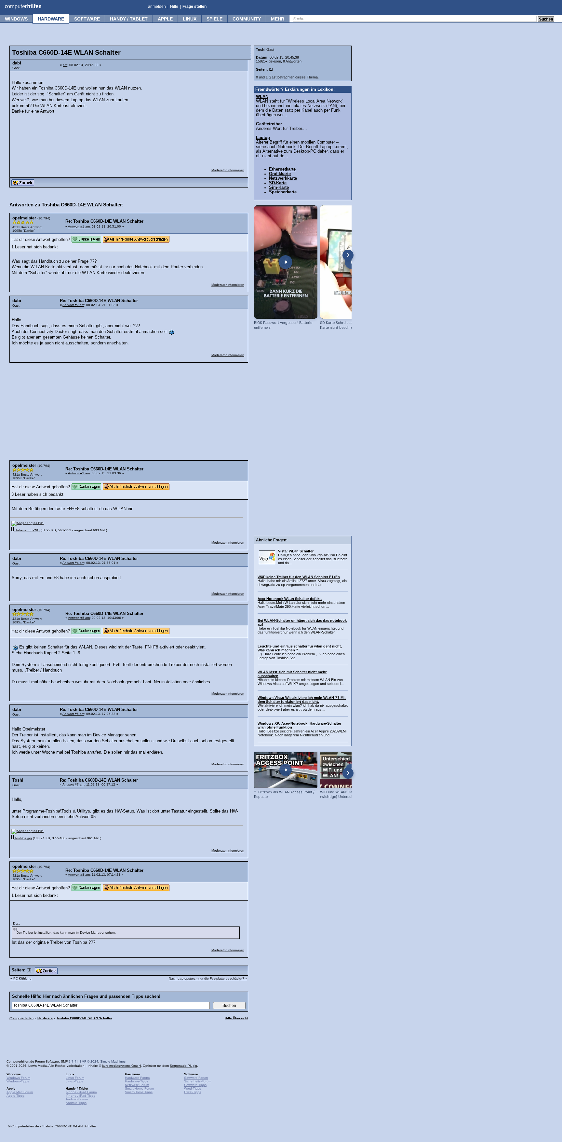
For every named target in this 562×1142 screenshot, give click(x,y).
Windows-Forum (18, 1077)
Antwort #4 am (73, 562)
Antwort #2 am (73, 305)
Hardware (51, 18)
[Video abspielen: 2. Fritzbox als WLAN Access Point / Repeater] (285, 770)
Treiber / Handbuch (44, 670)
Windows (16, 18)
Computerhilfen (21, 1018)
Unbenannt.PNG (27, 530)
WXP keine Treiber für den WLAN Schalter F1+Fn (299, 577)
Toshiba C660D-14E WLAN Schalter (84, 1018)
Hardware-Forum (137, 1077)
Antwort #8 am (79, 874)
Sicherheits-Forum (197, 1081)
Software (87, 18)
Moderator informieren (227, 170)
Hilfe (174, 6)
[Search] (546, 19)
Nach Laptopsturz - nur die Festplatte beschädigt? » (208, 978)
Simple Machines (113, 1061)
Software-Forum (196, 1077)
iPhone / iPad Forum (81, 1092)
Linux (189, 18)
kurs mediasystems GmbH (121, 1065)
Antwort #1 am (79, 226)
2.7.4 (72, 1061)
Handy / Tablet (129, 18)
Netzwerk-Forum (137, 1085)
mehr (277, 18)
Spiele (214, 18)
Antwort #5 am (79, 618)
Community (247, 18)
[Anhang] (27, 523)
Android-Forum (77, 1099)
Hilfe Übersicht (236, 1018)
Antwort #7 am (73, 784)
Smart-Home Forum (139, 1088)
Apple (165, 18)
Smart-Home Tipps (139, 1092)
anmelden (157, 6)
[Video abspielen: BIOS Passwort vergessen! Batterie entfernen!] (285, 262)
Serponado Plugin (183, 1065)
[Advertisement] (196, 115)
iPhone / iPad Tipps (80, 1095)
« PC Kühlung (21, 978)
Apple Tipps (15, 1095)
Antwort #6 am (73, 714)
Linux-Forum (75, 1077)
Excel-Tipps (192, 1092)
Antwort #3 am (79, 473)
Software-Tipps (195, 1085)
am (65, 65)
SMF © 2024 (88, 1061)
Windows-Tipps (18, 1081)
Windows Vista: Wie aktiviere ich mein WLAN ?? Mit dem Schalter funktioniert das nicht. (302, 699)
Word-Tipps (192, 1088)
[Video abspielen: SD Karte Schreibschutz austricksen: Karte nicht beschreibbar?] (351, 262)
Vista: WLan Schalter (296, 551)
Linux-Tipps (74, 1081)
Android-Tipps (76, 1103)
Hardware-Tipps (136, 1081)
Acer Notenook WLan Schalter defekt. (290, 599)
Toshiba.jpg (23, 838)
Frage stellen (194, 6)
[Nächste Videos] (348, 255)
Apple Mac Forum (20, 1092)
